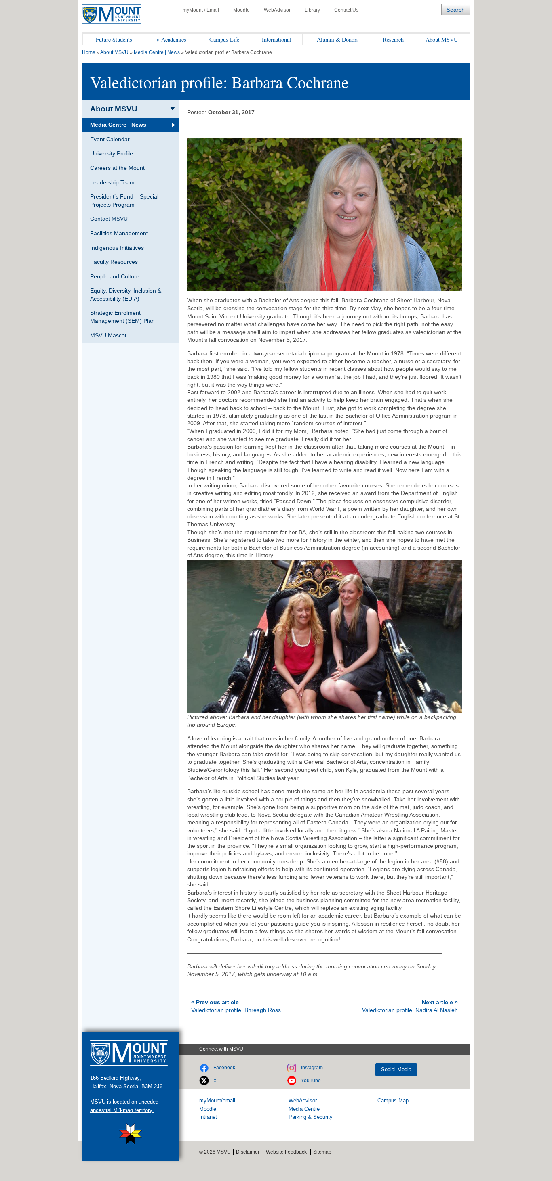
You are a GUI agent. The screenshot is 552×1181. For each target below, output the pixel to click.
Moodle (241, 10)
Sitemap (322, 1152)
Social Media (396, 1069)
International (276, 39)
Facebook (224, 1067)
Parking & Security (311, 1117)
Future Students (114, 39)
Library (312, 10)
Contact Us (346, 10)
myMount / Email (201, 10)
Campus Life (224, 39)
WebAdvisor (277, 10)
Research (393, 39)
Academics (173, 39)
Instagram (312, 1067)
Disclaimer (247, 1152)
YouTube (311, 1080)
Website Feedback (286, 1152)
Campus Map (393, 1100)
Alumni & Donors (338, 39)
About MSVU (442, 39)
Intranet (208, 1117)
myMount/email (217, 1100)
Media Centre (304, 1109)
